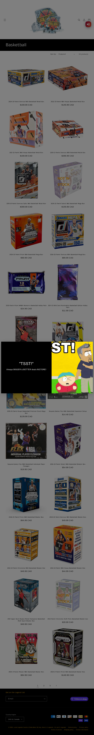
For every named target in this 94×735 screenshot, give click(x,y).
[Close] (89, 346)
